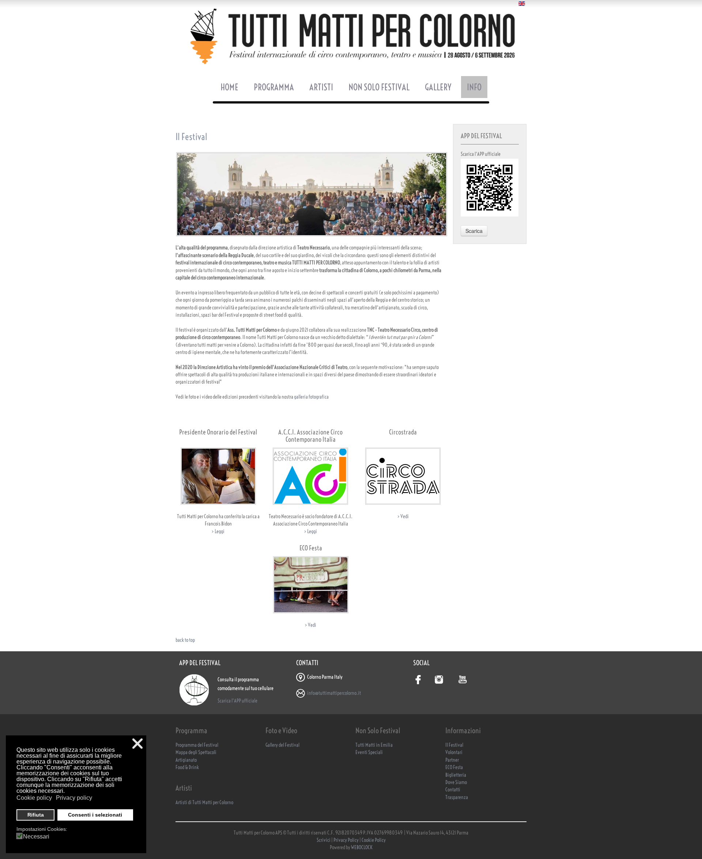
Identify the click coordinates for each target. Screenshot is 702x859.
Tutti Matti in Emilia (374, 745)
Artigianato (186, 760)
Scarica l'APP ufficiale (237, 701)
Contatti (452, 790)
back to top (185, 640)
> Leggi (218, 531)
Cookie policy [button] (34, 798)
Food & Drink (187, 767)
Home (229, 87)
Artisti (321, 87)
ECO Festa (454, 767)
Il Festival (454, 745)
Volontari (454, 752)
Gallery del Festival (282, 745)
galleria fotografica (311, 397)
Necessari (36, 837)
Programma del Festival (197, 745)
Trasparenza (456, 797)
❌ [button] (137, 743)
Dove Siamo (456, 782)
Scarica (474, 230)
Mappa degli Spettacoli (196, 752)
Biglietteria (455, 775)
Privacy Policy (346, 840)
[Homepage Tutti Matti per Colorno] (351, 36)
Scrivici (324, 840)
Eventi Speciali (369, 752)
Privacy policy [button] (74, 798)
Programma (274, 87)
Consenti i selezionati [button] (95, 815)
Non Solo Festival (379, 87)
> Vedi (403, 516)
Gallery (438, 87)
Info (474, 87)
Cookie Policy (374, 840)
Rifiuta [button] (35, 815)
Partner (452, 760)
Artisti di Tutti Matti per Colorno (204, 802)
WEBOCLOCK (362, 847)
